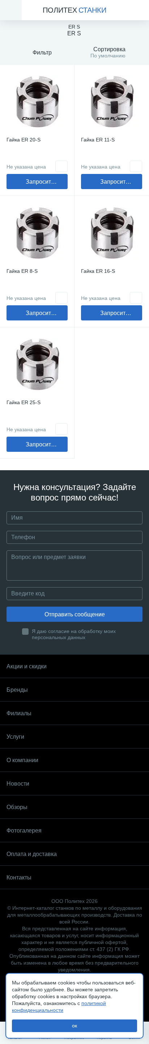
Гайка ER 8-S (22, 271)
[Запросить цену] (61, 166)
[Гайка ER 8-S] (37, 232)
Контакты (19, 877)
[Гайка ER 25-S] (37, 364)
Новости (18, 784)
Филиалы (19, 713)
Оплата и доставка (32, 854)
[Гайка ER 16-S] (111, 232)
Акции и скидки (27, 666)
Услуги (15, 737)
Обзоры (17, 807)
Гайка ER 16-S (98, 271)
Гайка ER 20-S (24, 140)
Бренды (17, 690)
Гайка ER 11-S (98, 140)
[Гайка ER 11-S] (111, 101)
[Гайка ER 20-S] (37, 101)
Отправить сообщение (74, 614)
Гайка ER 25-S (24, 402)
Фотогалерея (24, 830)
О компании (22, 760)
